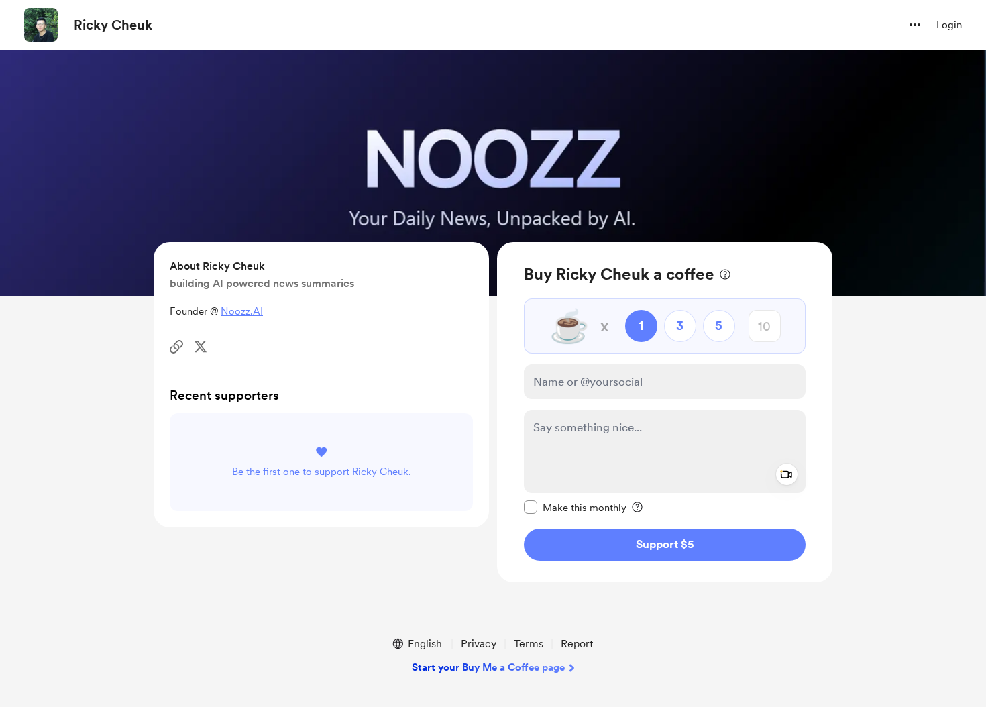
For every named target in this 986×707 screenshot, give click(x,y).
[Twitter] (200, 347)
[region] (664, 412)
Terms (528, 643)
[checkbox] (575, 507)
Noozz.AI (242, 311)
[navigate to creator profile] (41, 25)
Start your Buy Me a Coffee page (488, 667)
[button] (915, 25)
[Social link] (176, 347)
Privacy (478, 643)
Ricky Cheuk (113, 25)
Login (949, 25)
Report (577, 643)
